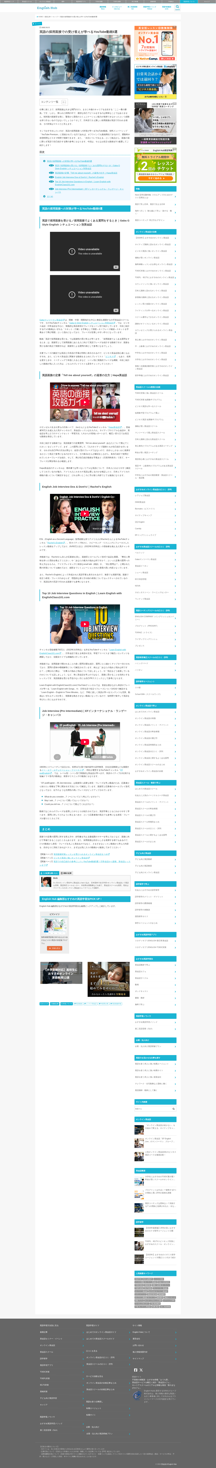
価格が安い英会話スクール (146, 426)
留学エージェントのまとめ (146, 923)
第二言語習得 (132, 8)
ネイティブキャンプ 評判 (153, 1300)
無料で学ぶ (139, 1004)
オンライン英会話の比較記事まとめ (101, 1383)
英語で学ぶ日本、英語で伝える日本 (150, 204)
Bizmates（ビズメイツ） (145, 509)
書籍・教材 (139, 998)
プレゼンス (139, 646)
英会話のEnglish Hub (168, 1464)
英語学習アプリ (81, 1)
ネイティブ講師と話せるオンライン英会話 (153, 244)
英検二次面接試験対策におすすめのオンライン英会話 (153, 367)
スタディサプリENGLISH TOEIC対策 (150, 947)
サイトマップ (138, 1359)
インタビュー (117, 8)
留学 (63, 1)
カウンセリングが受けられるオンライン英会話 (153, 331)
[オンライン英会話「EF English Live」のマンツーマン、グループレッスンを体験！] (139, 1143)
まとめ (50, 196)
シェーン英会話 (141, 573)
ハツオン (138, 670)
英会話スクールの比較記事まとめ (100, 1389)
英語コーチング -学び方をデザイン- (150, 220)
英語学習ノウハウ (189, 1)
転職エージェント (93, 1408)
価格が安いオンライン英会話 (147, 258)
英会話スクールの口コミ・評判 (148, 828)
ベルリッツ (139, 553)
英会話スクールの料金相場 (146, 809)
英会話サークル (141, 978)
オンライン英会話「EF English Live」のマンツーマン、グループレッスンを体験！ (160, 1140)
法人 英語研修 (165, 1307)
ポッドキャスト (141, 991)
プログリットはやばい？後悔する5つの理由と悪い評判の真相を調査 (160, 1191)
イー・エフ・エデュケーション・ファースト (62, 770)
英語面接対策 (116, 1004)
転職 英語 (155, 1307)
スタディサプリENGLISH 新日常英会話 (151, 941)
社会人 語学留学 (163, 1282)
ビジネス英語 (158, 1279)
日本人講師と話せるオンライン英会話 (151, 291)
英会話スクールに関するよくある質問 (151, 835)
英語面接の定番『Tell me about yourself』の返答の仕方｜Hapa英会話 (86, 173)
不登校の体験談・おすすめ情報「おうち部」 (151, 1380)
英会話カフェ (140, 972)
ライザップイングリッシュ (146, 639)
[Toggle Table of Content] (62, 102)
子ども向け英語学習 (48, 1398)
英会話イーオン (141, 566)
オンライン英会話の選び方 (146, 738)
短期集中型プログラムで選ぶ (147, 413)
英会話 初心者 (152, 1294)
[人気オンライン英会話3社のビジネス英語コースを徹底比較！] (139, 1156)
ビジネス (110, 356)
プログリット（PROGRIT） (147, 626)
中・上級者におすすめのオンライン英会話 (153, 346)
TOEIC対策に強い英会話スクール (149, 393)
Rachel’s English (55, 543)
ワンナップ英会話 (142, 599)
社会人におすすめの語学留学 (147, 890)
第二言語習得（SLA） (144, 1029)
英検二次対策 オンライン (160, 1285)
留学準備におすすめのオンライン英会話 (152, 375)
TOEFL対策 (117, 1)
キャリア (207, 1)
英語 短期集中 (147, 1279)
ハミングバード (141, 663)
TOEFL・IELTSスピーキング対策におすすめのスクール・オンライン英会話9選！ (160, 1243)
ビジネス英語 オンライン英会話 (146, 1282)
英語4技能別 (166, 8)
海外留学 (160, 1297)
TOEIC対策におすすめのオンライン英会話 (153, 271)
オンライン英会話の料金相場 (147, 732)
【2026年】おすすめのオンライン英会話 (152, 238)
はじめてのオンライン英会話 (147, 712)
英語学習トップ (9, 1)
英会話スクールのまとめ (145, 842)
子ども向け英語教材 (143, 859)
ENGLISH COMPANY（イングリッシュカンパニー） (154, 618)
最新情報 (103, 8)
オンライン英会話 (45, 1)
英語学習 (138, 1279)
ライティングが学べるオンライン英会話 (152, 311)
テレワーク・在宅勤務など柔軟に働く (151, 1084)
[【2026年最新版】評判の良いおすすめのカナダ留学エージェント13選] (139, 1232)
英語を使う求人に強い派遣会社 (148, 1077)
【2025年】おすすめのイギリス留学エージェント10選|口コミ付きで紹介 (160, 1256)
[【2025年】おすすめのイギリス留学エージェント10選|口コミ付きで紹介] (139, 1259)
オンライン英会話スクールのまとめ (150, 765)
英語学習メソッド (149, 8)
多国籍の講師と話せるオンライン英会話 (152, 297)
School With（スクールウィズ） (148, 694)
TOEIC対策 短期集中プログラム (148, 400)
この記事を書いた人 (50, 873)
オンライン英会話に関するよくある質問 (152, 758)
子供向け (171, 1)
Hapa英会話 (114, 427)
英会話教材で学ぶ (142, 965)
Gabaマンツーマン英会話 (51, 320)
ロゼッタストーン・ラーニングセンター (152, 592)
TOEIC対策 (99, 1)
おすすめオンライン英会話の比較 (149, 771)
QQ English (139, 522)
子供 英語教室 (155, 1304)
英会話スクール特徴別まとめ (147, 822)
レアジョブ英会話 (142, 495)
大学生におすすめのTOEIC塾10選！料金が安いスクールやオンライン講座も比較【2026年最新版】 (160, 1178)
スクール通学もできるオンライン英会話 (152, 317)
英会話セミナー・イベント (51, 1339)
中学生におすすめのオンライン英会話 (151, 353)
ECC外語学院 (140, 579)
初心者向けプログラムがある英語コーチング (153, 446)
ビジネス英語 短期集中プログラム (149, 420)
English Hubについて (141, 1332)
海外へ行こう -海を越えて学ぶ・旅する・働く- (153, 212)
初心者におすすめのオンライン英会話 (151, 340)
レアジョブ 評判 (169, 1300)
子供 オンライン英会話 (143, 1307)
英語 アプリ (139, 1300)
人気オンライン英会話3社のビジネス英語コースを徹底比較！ (160, 1153)
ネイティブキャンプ (143, 515)
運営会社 (136, 1339)
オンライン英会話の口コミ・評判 (149, 751)
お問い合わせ (138, 1345)
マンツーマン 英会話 (161, 1288)
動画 (137, 985)
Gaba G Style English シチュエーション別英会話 (91, 323)
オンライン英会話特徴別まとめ (148, 745)
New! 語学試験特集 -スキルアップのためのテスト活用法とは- (154, 196)
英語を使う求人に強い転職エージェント (152, 1064)
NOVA (137, 586)
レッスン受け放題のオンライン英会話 (151, 304)
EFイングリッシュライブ (145, 535)
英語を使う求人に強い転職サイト (149, 1070)
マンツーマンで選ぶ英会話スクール (150, 433)
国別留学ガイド (141, 916)
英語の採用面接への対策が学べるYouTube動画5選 (69, 161)
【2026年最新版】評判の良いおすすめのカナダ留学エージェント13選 (160, 1229)
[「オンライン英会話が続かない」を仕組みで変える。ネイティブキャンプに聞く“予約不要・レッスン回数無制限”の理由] (139, 1130)
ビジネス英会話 (91, 1004)
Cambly (138, 529)
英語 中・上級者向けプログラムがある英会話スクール (154, 467)
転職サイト (91, 1415)
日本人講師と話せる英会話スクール (150, 439)
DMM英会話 (140, 502)
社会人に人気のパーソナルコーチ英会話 (152, 795)
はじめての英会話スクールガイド (100, 1339)
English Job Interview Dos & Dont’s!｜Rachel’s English (79, 177)
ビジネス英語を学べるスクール (148, 406)
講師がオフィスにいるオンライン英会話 (152, 324)
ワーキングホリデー (142, 1304)
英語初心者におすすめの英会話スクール (152, 459)
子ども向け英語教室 (143, 866)
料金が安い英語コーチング (146, 453)
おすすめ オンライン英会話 (158, 1291)
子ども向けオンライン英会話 (147, 872)
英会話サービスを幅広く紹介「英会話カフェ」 (152, 1382)
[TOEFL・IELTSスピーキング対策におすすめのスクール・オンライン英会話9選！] (139, 1246)
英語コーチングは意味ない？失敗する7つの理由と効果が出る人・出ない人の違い (160, 1205)
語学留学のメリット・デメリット (149, 897)
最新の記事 (67, 873)
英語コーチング (170, 1297)
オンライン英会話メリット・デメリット (152, 725)
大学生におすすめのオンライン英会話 (151, 359)
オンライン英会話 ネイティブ (145, 1297)
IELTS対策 (135, 1)
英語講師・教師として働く (146, 1090)
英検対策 (153, 1)
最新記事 (55, 1004)
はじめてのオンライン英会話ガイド (101, 1332)
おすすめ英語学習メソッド (146, 1022)
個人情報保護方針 (140, 1352)
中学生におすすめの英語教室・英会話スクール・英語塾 (153, 476)
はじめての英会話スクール (146, 789)
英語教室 (162, 1294)
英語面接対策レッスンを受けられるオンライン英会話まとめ (81, 854)
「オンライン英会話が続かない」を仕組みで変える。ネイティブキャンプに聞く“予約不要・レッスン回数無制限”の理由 (160, 1127)
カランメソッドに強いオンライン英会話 (152, 284)
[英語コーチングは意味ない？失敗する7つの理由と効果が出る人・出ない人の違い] (139, 1208)
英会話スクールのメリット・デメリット (152, 802)
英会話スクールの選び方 (145, 815)
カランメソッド (140, 1294)
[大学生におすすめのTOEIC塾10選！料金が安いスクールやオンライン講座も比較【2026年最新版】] (139, 1181)
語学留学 (44, 1359)
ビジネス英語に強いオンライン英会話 (71, 858)
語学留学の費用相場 (143, 903)
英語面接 (79, 1004)
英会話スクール (27, 1)
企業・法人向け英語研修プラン (148, 1046)
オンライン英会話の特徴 (145, 718)
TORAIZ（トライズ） (144, 633)
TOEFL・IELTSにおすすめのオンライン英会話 (154, 277)
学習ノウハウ (67, 1004)
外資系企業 (104, 1004)
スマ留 (138, 688)
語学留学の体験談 (142, 910)
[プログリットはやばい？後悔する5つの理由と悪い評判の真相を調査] (139, 1194)
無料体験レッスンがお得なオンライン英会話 (153, 264)
